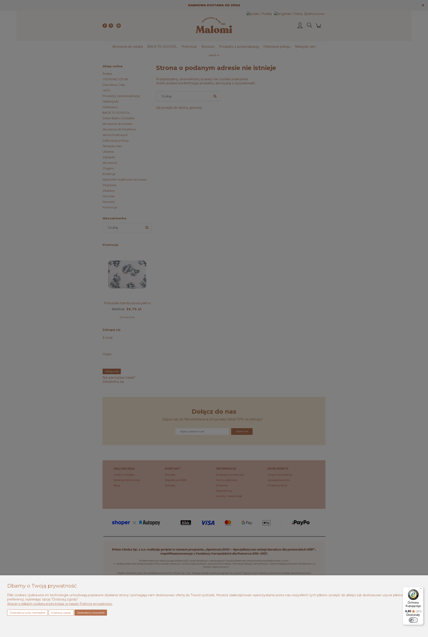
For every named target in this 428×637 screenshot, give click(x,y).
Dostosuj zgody (61, 612)
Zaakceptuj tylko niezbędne (27, 612)
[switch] (413, 620)
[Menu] (421, 589)
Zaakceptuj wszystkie (91, 612)
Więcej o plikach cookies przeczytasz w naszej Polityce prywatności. (60, 604)
